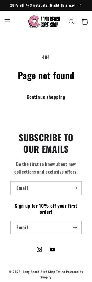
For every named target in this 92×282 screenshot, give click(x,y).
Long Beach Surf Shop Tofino (44, 271)
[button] (7, 22)
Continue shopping (46, 96)
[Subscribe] (75, 188)
